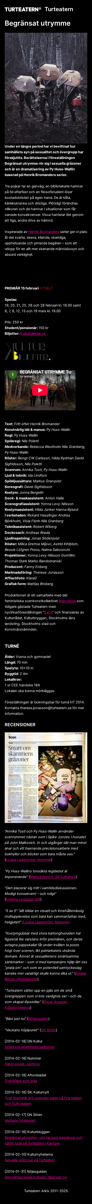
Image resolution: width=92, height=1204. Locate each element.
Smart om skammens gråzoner (29, 1047)
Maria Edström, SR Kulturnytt (53, 877)
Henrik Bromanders (43, 232)
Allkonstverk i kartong (22, 1064)
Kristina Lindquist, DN (23, 899)
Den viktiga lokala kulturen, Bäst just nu (36, 1177)
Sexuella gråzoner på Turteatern (30, 1160)
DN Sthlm (48, 1030)
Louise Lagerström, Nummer (28, 860)
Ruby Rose (67, 601)
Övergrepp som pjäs (21, 1081)
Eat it (48, 612)
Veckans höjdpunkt (20, 1120)
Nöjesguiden (38, 1019)
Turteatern (59, 9)
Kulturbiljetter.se (33, 333)
